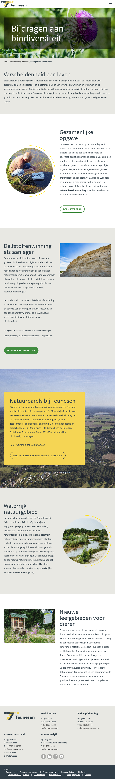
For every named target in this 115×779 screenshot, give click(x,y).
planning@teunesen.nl (89, 728)
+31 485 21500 (48, 746)
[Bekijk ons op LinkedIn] (49, 756)
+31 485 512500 (49, 725)
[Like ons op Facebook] (43, 756)
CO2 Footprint (39, 774)
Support (88, 774)
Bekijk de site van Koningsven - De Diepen (37, 455)
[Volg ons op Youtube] (61, 756)
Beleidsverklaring (55, 774)
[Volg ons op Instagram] (55, 756)
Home (6, 62)
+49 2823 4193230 (13, 746)
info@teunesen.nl (50, 728)
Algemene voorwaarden (29, 772)
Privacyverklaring (49, 772)
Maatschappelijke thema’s (19, 62)
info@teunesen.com (14, 749)
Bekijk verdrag (72, 209)
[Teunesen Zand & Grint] (14, 4)
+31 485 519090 (86, 725)
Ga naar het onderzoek (21, 350)
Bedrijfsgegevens (73, 774)
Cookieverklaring (67, 772)
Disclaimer (82, 772)
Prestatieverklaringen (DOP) (18, 774)
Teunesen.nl (10, 772)
